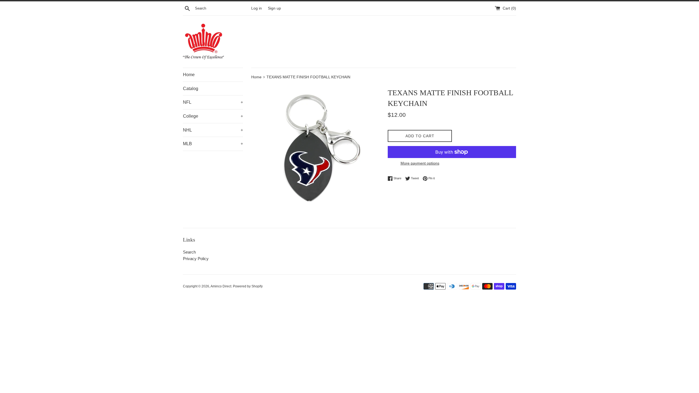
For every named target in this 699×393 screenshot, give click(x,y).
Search (189, 252)
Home (189, 74)
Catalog (190, 88)
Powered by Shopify (248, 286)
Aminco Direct (221, 286)
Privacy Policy (196, 258)
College (213, 116)
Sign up (274, 8)
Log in (256, 8)
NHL (213, 130)
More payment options (420, 163)
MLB (213, 143)
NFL (213, 102)
